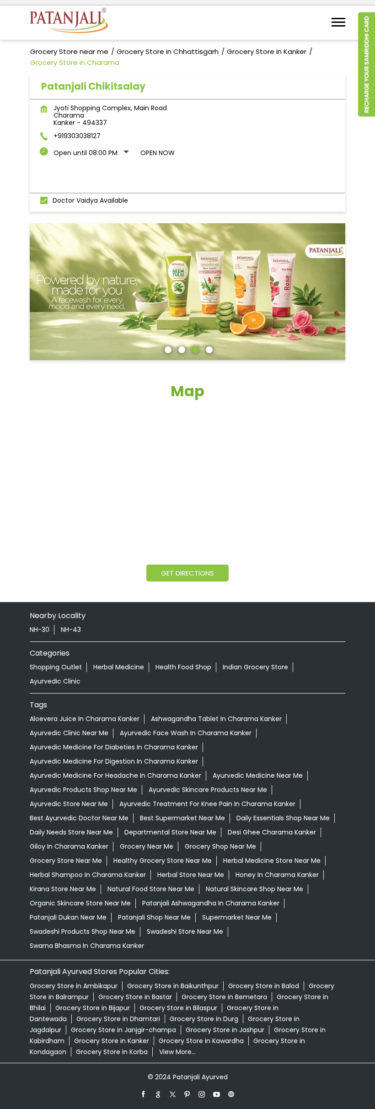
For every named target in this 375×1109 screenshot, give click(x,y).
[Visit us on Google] (158, 1093)
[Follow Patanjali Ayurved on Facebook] (143, 1093)
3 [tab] (194, 348)
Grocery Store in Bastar (135, 996)
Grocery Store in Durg (204, 1018)
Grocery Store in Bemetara (224, 996)
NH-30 (39, 629)
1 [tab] (167, 348)
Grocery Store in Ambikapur (74, 986)
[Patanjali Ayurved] (69, 23)
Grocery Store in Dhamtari (118, 1018)
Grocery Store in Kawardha (201, 1040)
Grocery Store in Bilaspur (178, 1007)
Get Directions (187, 573)
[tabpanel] (187, 292)
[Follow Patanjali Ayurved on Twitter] (172, 1093)
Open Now (157, 152)
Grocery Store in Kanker (111, 1040)
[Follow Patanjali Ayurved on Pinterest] (187, 1093)
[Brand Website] (231, 1093)
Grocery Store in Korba (112, 1051)
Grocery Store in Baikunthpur (173, 986)
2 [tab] (180, 348)
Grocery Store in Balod (263, 986)
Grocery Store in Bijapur (92, 1007)
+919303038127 (77, 135)
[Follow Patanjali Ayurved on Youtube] (216, 1093)
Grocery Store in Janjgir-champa (123, 1029)
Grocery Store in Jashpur (225, 1029)
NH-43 (71, 629)
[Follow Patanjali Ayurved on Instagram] (202, 1093)
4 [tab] (208, 348)
